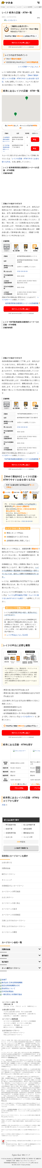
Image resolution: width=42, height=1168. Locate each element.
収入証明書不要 (29, 825)
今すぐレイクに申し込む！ (21, 43)
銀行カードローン (8, 874)
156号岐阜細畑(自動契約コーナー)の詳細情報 (21, 459)
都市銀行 (5, 955)
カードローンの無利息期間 (12, 1021)
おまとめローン (8, 897)
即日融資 (17, 1025)
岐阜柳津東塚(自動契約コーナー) (6, 139)
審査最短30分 (28, 833)
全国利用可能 (11, 833)
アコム (12, 1006)
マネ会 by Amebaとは (7, 1158)
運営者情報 (17, 1158)
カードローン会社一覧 (10, 1002)
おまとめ (9, 837)
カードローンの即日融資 (11, 891)
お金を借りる (7, 862)
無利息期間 (27, 829)
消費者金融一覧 (8, 1004)
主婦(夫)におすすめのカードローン (14, 1032)
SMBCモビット (32, 1006)
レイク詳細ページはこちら (28, 67)
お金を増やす (22, 1014)
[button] (15, 114)
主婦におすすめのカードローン (13, 920)
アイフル (6, 1006)
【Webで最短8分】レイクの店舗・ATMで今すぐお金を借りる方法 (20, 78)
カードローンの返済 (9, 909)
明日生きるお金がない (10, 1014)
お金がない (24, 1016)
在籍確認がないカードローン (13, 886)
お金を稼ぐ (16, 1016)
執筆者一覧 (32, 1158)
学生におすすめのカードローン (13, 926)
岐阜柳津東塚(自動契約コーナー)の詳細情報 (21, 303)
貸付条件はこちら (12, 1057)
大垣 (4, 805)
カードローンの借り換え (11, 903)
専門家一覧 (25, 1158)
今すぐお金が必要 (26, 1011)
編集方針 (38, 1158)
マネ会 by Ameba (12, 1109)
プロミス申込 (19, 788)
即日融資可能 (11, 825)
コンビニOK (27, 837)
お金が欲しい (8, 1016)
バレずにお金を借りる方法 (12, 1011)
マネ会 (3, 7)
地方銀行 (5, 962)
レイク (19, 7)
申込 (34, 139)
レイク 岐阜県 (28, 7)
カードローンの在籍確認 (11, 915)
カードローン (11, 7)
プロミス (18, 1006)
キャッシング (7, 880)
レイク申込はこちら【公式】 (17, 635)
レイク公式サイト (27, 716)
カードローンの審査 (9, 932)
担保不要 (9, 829)
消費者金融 (6, 868)
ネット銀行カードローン (11, 968)
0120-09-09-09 (22, 271)
